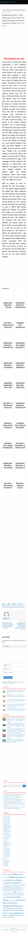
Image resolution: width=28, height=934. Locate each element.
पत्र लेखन (8, 915)
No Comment (12, 605)
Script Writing (6, 855)
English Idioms (7, 824)
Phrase (5, 847)
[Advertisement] (14, 42)
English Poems (7, 827)
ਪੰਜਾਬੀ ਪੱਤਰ (6, 865)
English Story (22, 603)
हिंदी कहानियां (6, 863)
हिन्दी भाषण (5, 917)
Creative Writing (7, 819)
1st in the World (7, 816)
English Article (7, 821)
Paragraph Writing (10, 905)
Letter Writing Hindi (12, 900)
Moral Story (11, 604)
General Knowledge (8, 831)
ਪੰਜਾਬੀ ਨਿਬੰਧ (6, 864)
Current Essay (6, 877)
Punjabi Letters (7, 853)
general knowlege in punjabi (8, 893)
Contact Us (13, 929)
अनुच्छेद (4, 915)
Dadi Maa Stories (7, 606)
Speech (16, 912)
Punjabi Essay (7, 851)
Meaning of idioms (7, 843)
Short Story (17, 604)
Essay (18, 880)
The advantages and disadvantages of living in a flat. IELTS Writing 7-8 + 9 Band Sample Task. (16, 692)
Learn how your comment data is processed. (13, 682)
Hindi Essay (6, 833)
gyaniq (10, 603)
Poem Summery (7, 848)
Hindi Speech (6, 837)
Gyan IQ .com (9, 1)
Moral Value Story (21, 606)
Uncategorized (7, 861)
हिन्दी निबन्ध (18, 915)
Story (22, 604)
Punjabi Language (12, 908)
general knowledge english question (18, 888)
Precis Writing (7, 850)
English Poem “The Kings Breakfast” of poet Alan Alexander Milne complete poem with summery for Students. (15, 741)
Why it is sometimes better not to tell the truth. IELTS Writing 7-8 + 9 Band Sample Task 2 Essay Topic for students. (16, 705)
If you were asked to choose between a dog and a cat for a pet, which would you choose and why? (16, 701)
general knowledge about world (15, 885)
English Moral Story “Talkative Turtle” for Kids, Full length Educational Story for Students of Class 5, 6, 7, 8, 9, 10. (20, 626)
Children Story (8, 9)
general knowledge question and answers (11, 889)
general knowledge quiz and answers (16, 890)
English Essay (7, 823)
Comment (6, 646)
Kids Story (5, 604)
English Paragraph (7, 826)
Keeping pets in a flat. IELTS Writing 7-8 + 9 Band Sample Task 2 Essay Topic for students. (16, 695)
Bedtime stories (19, 605)
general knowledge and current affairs (14, 885)
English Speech (7, 829)
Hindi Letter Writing (7, 834)
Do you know (6, 820)
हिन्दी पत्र (22, 915)
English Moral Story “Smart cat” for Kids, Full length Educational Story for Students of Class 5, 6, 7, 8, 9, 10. (7, 625)
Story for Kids (6, 605)
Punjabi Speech (14, 910)
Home (3, 9)
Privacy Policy (5, 929)
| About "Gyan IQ (20, 929)
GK (15, 892)
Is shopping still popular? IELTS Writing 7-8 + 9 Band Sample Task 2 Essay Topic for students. (16, 709)
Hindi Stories (6, 838)
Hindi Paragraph (7, 836)
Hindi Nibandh (8, 894)
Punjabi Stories (7, 854)
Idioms (5, 840)
